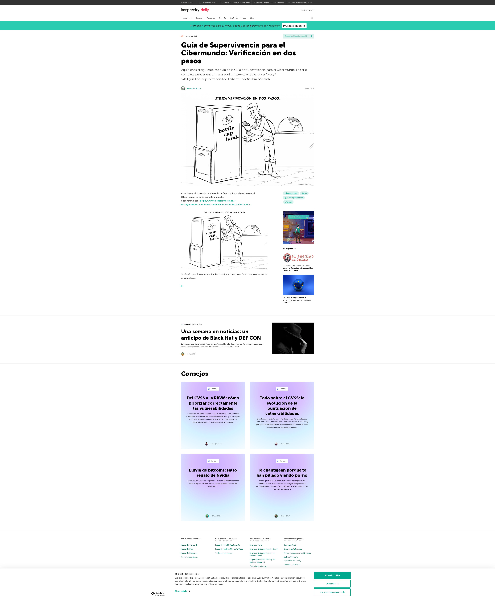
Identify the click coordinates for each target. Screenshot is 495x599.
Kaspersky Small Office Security (227, 545)
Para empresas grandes (294, 539)
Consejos (214, 389)
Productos (185, 18)
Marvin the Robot (194, 88)
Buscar (311, 36)
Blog (252, 18)
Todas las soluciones (189, 557)
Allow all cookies (332, 575)
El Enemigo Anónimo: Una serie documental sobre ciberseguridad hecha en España (298, 268)
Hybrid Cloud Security (292, 561)
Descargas (211, 18)
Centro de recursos (238, 18)
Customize (331, 584)
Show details (181, 591)
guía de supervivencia (294, 197)
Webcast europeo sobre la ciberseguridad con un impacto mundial (297, 300)
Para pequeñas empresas (226, 539)
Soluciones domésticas (191, 539)
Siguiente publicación (193, 324)
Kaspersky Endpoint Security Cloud (229, 549)
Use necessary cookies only (332, 592)
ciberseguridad (190, 36)
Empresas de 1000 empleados (301, 3)
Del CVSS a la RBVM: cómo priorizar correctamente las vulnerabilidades (213, 403)
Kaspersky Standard (189, 545)
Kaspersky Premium (188, 553)
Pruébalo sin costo (294, 25)
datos (304, 193)
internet (288, 202)
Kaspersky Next (256, 545)
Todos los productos (223, 553)
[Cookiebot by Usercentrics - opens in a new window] (158, 594)
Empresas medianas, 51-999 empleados (270, 3)
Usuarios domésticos (209, 3)
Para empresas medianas (260, 539)
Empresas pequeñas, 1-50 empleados (237, 3)
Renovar (199, 18)
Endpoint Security (291, 557)
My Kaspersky (306, 10)
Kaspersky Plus (187, 549)
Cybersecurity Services (293, 549)
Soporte (222, 18)
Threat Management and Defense (297, 553)
